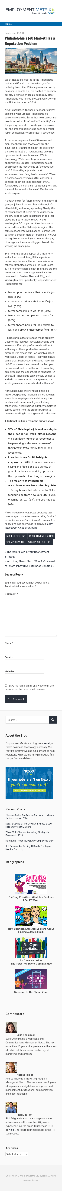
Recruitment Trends (41, 536)
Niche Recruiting (16, 536)
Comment (11, 594)
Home (8, 24)
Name (9, 643)
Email (9, 657)
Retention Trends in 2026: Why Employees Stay (29, 840)
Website (9, 671)
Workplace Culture (39, 542)
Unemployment (15, 542)
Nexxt (46, 743)
